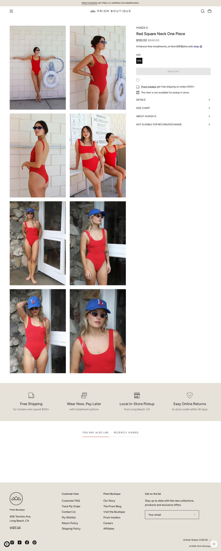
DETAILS (140, 99)
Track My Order (71, 506)
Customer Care (70, 493)
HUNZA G (142, 27)
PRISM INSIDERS (89, 3)
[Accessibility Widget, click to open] (7, 544)
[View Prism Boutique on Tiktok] (19, 542)
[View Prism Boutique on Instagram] (12, 542)
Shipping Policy (71, 528)
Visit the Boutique (114, 511)
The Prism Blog (112, 506)
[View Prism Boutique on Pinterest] (34, 542)
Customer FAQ (71, 500)
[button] (202, 11)
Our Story (109, 500)
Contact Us (69, 511)
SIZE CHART (143, 108)
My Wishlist (69, 517)
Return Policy (70, 523)
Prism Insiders (148, 86)
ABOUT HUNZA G (146, 116)
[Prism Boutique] (110, 11)
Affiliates (108, 528)
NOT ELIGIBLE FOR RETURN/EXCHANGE (159, 124)
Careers (108, 523)
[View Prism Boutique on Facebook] (27, 542)
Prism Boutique (17, 509)
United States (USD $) (195, 539)
